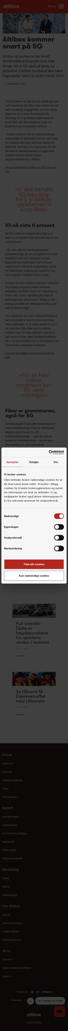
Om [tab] (56, 461)
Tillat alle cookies (34, 564)
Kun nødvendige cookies (34, 575)
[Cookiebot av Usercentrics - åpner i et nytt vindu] (49, 452)
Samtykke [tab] (12, 461)
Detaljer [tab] (34, 461)
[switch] (59, 527)
